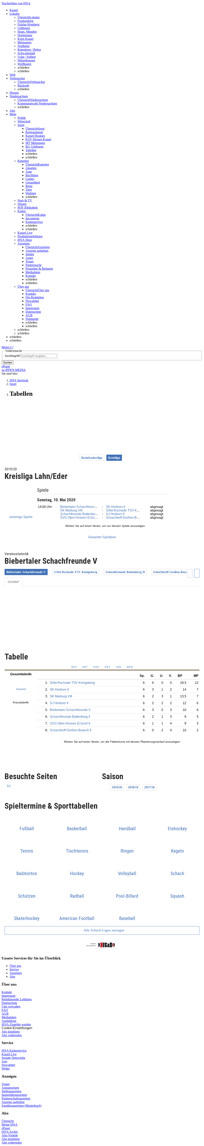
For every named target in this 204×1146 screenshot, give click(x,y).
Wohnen (31, 193)
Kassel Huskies (35, 135)
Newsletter (32, 301)
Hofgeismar (25, 35)
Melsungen (24, 42)
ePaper (6, 1128)
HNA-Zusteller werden (16, 1024)
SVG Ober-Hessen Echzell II (80, 517)
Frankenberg (25, 21)
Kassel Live (9, 1054)
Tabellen (31, 150)
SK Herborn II (115, 506)
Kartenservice (34, 222)
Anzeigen (16, 973)
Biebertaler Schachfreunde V (80, 506)
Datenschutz (33, 311)
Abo (12, 976)
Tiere (29, 189)
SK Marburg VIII (71, 510)
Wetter (6, 1068)
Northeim (23, 46)
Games (30, 179)
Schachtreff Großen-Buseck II (126, 517)
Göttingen (24, 28)
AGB (29, 315)
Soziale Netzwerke (13, 1057)
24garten (31, 168)
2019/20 (117, 787)
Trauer (30, 261)
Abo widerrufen (12, 1035)
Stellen (30, 254)
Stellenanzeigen (11, 1091)
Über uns (15, 965)
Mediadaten (33, 272)
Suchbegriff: (12, 355)
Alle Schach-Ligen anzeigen (103, 930)
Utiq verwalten (11, 1006)
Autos (29, 258)
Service (14, 969)
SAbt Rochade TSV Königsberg (128, 510)
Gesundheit (33, 182)
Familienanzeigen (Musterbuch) (21, 1105)
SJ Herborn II (115, 514)
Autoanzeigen (10, 1087)
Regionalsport (34, 132)
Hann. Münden (27, 31)
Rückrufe (23, 85)
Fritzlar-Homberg (28, 24)
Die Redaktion (35, 297)
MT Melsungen (35, 143)
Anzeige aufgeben (37, 250)
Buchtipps (32, 175)
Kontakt (31, 275)
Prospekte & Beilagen (39, 268)
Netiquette (32, 319)
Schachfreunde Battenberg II (80, 514)
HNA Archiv (10, 1131)
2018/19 (133, 787)
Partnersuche (34, 265)
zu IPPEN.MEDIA (14, 370)
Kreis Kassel (25, 38)
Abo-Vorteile (10, 1135)
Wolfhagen (24, 64)
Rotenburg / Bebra (29, 49)
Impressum (32, 308)
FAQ (29, 304)
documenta (32, 218)
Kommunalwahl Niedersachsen (37, 103)
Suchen (7, 362)
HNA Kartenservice (14, 1050)
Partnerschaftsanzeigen (16, 1098)
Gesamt (14, 581)
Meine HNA (10, 1124)
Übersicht (8, 1121)
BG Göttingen (34, 146)
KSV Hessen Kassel (38, 139)
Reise (29, 186)
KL (9, 786)
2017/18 (149, 787)
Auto (29, 171)
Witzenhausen (26, 60)
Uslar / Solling (27, 56)
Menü (5, 347)
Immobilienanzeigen (14, 1095)
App (4, 1061)
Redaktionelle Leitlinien (17, 999)
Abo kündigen (11, 1031)
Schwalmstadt (26, 53)
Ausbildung (9, 1021)
